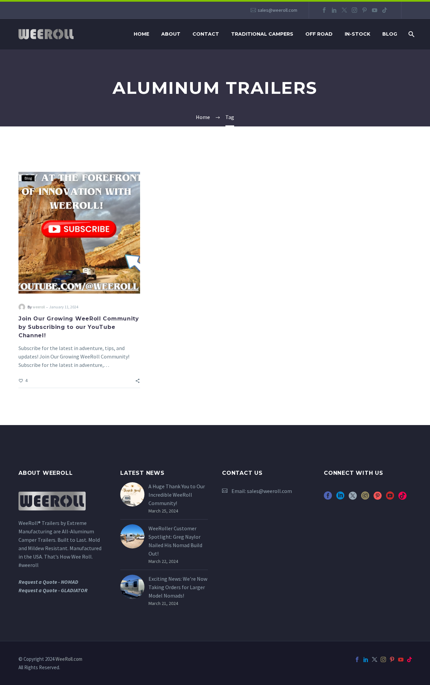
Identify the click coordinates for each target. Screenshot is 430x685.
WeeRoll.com (68, 659)
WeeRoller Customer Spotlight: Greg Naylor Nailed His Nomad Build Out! (175, 541)
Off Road (319, 34)
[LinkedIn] (334, 10)
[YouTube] (375, 10)
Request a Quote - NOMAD (48, 581)
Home (141, 34)
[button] (137, 380)
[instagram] (365, 498)
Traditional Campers (262, 34)
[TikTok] (385, 10)
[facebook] (328, 498)
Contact (205, 34)
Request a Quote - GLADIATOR (53, 590)
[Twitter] (344, 10)
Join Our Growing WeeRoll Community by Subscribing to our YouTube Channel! (78, 327)
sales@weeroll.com (277, 10)
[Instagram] (354, 10)
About (170, 34)
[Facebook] (324, 10)
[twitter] (353, 498)
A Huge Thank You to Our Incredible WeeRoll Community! (176, 494)
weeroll (39, 306)
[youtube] (390, 498)
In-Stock (357, 34)
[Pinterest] (364, 10)
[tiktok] (402, 498)
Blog (389, 34)
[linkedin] (340, 498)
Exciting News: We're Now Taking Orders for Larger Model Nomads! (177, 587)
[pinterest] (378, 498)
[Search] (410, 34)
